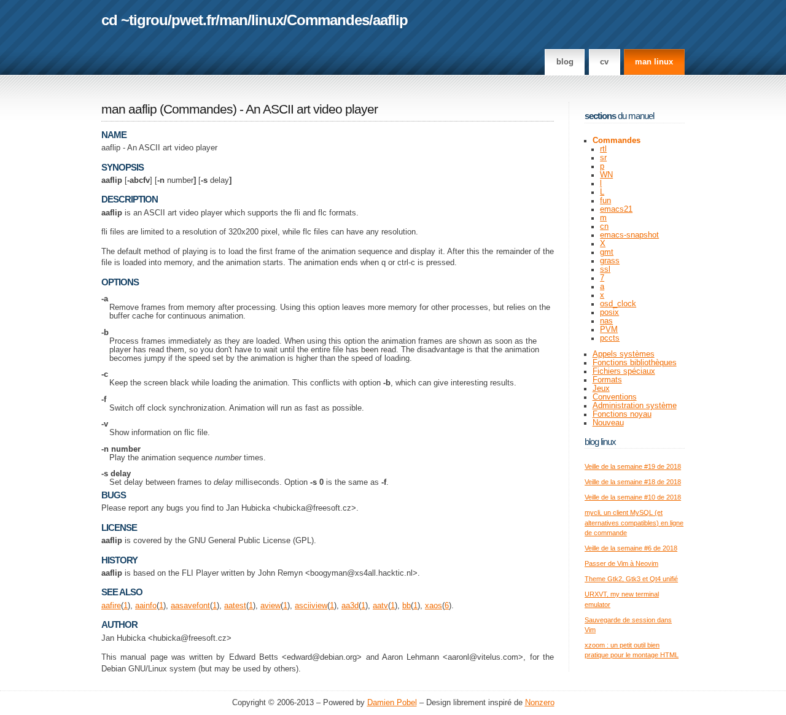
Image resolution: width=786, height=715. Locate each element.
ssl (605, 269)
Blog (565, 62)
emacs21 (616, 209)
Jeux (601, 388)
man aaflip (129, 109)
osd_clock (618, 304)
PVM (609, 329)
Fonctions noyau (622, 414)
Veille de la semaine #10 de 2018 (633, 497)
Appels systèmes (624, 354)
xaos (433, 605)
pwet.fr (193, 20)
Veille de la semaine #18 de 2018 (633, 481)
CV (604, 62)
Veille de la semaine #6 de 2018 (631, 548)
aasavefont (190, 605)
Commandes (328, 20)
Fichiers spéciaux (624, 371)
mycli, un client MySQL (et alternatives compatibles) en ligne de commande (634, 522)
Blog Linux (600, 441)
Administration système (635, 405)
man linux (654, 62)
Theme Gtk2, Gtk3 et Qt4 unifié (631, 578)
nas (606, 321)
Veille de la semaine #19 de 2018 (633, 466)
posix (609, 312)
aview (270, 605)
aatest (235, 605)
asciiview (311, 605)
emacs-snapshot (629, 235)
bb (406, 605)
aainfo (146, 605)
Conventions (615, 397)
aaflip (390, 20)
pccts (610, 338)
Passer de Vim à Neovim (621, 563)
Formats (607, 380)
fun (605, 200)
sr (603, 157)
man (233, 20)
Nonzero (539, 702)
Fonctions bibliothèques (635, 362)
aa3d (350, 605)
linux (267, 20)
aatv (380, 605)
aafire (111, 605)
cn (604, 226)
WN (606, 175)
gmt (606, 252)
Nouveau (608, 423)
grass (610, 261)
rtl (603, 149)
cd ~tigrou (134, 20)
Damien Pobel (392, 702)
